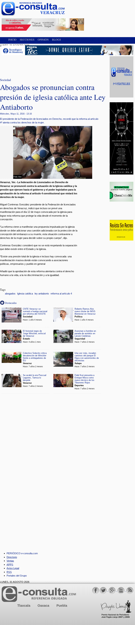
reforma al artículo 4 (61, 293)
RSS (9, 572)
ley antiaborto (42, 293)
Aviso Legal (13, 568)
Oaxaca (43, 605)
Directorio (12, 557)
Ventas (10, 560)
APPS (10, 564)
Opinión (43, 39)
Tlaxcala (23, 605)
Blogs (56, 39)
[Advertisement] (28, 64)
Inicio (12, 39)
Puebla (61, 605)
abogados (10, 293)
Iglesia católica (25, 293)
